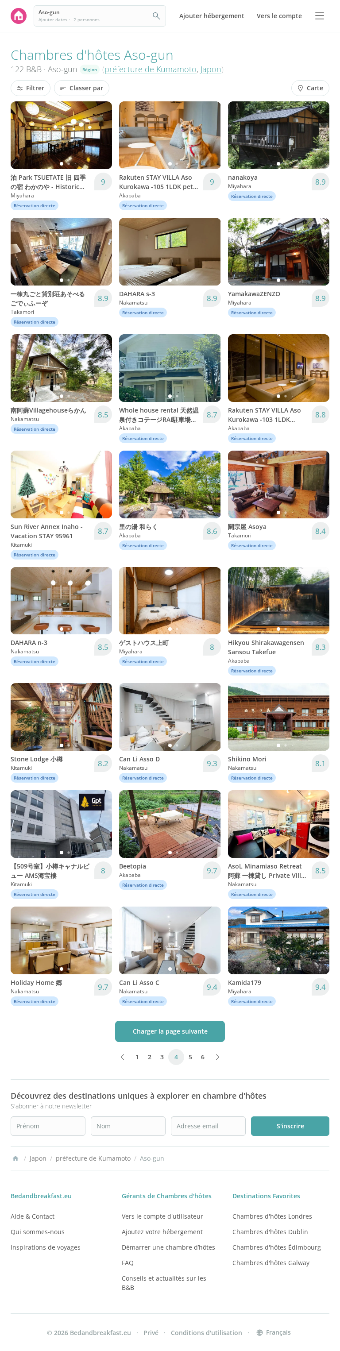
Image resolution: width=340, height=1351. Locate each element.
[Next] (100, 135)
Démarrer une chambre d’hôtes (168, 1247)
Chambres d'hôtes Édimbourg (276, 1247)
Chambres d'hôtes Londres (272, 1216)
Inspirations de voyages (46, 1247)
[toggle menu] (320, 16)
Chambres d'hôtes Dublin (270, 1231)
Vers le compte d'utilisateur (162, 1216)
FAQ (128, 1262)
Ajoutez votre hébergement (162, 1231)
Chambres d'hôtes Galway (270, 1262)
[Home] (15, 1158)
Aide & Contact (32, 1216)
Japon (211, 69)
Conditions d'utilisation (206, 1332)
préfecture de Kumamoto (150, 69)
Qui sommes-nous (38, 1231)
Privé (150, 1332)
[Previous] (23, 135)
